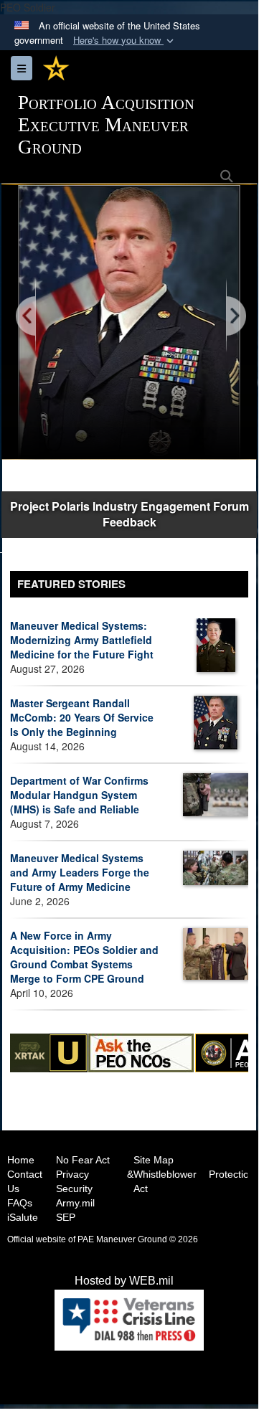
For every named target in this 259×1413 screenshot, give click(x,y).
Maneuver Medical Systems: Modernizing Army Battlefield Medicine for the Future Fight (82, 639)
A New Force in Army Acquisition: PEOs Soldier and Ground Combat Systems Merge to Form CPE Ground (84, 957)
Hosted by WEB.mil (124, 1281)
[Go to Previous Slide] (26, 316)
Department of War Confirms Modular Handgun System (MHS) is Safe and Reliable (79, 794)
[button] (124, 40)
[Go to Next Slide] (235, 316)
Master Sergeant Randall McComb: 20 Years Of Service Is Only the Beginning (82, 717)
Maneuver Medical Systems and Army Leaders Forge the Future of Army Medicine (79, 872)
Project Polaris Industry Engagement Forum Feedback (129, 514)
